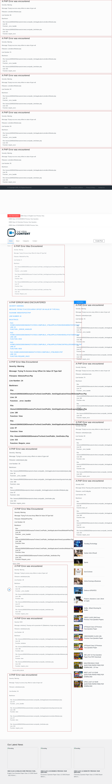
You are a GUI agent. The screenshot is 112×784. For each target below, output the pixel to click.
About (66, 187)
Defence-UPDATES (90, 590)
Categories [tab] (80, 302)
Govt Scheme (88, 572)
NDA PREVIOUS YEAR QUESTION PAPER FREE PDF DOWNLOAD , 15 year (94, 665)
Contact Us (101, 187)
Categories (26, 241)
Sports (86, 562)
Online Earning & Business (92, 581)
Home (11, 241)
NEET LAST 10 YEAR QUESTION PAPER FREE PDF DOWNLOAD (94, 675)
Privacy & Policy (90, 187)
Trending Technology (90, 543)
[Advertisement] (52, 202)
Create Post (99, 241)
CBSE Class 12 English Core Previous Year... (21, 771)
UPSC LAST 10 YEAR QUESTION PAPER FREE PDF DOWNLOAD (94, 684)
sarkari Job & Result (90, 553)
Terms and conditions (77, 187)
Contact (35, 241)
